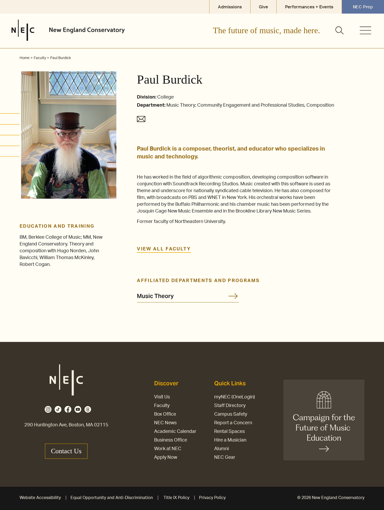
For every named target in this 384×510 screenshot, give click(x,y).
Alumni (221, 448)
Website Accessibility (40, 498)
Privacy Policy (212, 498)
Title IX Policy (176, 498)
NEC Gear (224, 457)
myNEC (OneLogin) (234, 397)
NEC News (165, 423)
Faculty (162, 405)
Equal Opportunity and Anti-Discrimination (112, 498)
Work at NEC (167, 448)
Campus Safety (230, 414)
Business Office (170, 440)
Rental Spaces (229, 431)
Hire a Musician (230, 440)
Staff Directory (230, 405)
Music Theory (155, 296)
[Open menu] (365, 30)
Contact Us (66, 451)
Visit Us (162, 397)
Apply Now (165, 457)
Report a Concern (233, 423)
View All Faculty (164, 249)
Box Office (165, 414)
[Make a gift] (323, 420)
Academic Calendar (175, 431)
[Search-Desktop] (340, 31)
